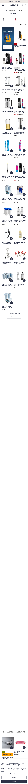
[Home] (6, 10)
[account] (23, 5)
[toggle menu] (3, 5)
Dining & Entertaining (12, 10)
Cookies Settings (14, 773)
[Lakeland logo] (14, 5)
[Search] (5, 5)
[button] (4, 1)
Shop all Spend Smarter (6, 46)
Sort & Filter (21, 24)
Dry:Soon (18, 1)
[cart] (25, 5)
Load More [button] (14, 317)
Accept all (14, 781)
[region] (14, 771)
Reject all (14, 777)
